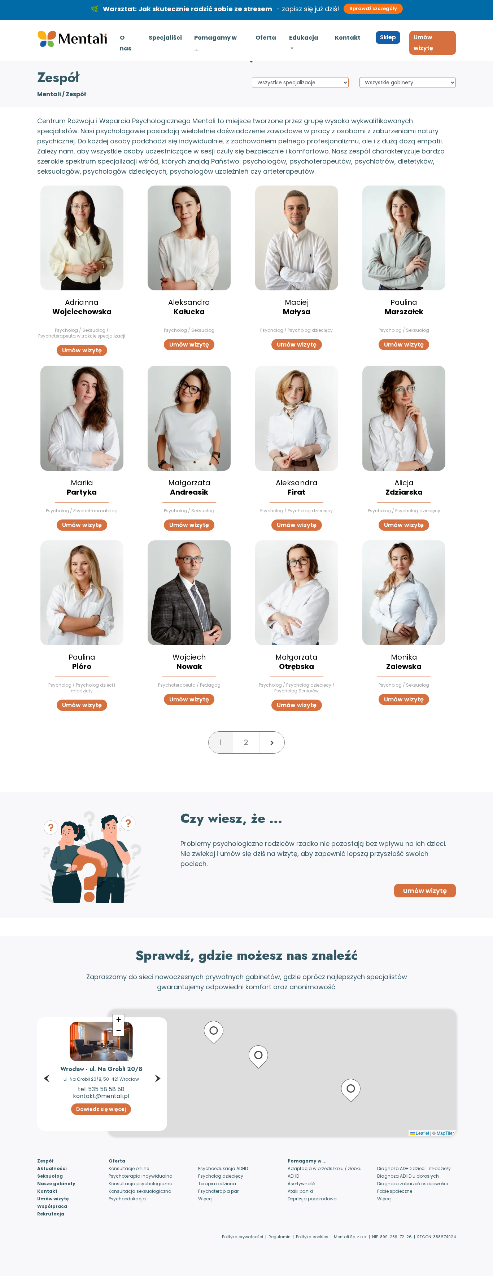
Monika (404, 662)
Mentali (49, 94)
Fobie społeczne (394, 1191)
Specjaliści (165, 38)
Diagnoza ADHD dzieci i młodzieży (414, 1168)
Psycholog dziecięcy (220, 1176)
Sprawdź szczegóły (373, 8)
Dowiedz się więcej (101, 1109)
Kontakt (348, 38)
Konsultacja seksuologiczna (140, 1191)
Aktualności (52, 1168)
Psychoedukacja (127, 1199)
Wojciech (189, 662)
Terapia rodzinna (217, 1184)
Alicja (404, 487)
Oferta (266, 38)
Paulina (404, 307)
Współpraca (52, 1206)
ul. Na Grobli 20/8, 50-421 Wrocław (101, 1079)
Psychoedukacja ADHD (223, 1168)
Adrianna (82, 307)
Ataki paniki (300, 1191)
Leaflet (422, 1133)
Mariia (82, 487)
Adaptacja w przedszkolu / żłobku (325, 1168)
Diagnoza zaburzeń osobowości (412, 1184)
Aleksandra (189, 307)
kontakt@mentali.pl (101, 1096)
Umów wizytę (423, 42)
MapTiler (445, 1133)
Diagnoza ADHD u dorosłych (408, 1176)
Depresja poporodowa (312, 1199)
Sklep (388, 37)
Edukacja (303, 38)
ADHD (293, 1176)
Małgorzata (189, 487)
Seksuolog (50, 1176)
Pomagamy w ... (215, 43)
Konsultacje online (129, 1168)
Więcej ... (207, 1199)
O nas (125, 43)
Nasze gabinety (56, 1184)
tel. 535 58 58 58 (101, 1089)
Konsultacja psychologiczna (141, 1184)
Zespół (45, 1161)
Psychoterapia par (218, 1191)
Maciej (296, 307)
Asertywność (301, 1184)
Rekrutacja (50, 1214)
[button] (46, 1052)
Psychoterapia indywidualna (141, 1176)
